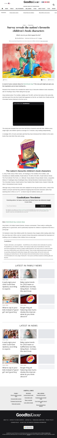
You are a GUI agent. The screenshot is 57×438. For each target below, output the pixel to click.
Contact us (28, 419)
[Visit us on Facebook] (41, 2)
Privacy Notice (46, 209)
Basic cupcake (28, 400)
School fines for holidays (28, 12)
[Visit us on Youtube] (49, 2)
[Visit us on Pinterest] (45, 2)
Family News (30, 25)
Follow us (44, 79)
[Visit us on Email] (48, 2)
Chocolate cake (28, 397)
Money (54, 8)
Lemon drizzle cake (28, 395)
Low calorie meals (28, 402)
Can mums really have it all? (41, 402)
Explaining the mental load (41, 398)
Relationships (19, 8)
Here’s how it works (44, 41)
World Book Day (28, 84)
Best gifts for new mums (44, 12)
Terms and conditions (38, 419)
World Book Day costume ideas (15, 222)
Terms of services (22, 209)
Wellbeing (28, 8)
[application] (28, 114)
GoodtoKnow (20, 38)
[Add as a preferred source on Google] (28, 427)
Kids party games (16, 404)
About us (5, 419)
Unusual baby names (16, 398)
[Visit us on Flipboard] (46, 2)
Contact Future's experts (17, 419)
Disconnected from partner (41, 405)
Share (6, 79)
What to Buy (41, 8)
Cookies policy (15, 422)
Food (35, 8)
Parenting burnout (40, 395)
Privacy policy (50, 419)
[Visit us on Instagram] (44, 2)
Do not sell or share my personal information (33, 422)
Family (12, 8)
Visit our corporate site (45, 433)
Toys (48, 8)
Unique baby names (14, 12)
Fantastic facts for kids (16, 401)
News (6, 8)
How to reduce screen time (16, 396)
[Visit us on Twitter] (43, 2)
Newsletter (52, 79)
